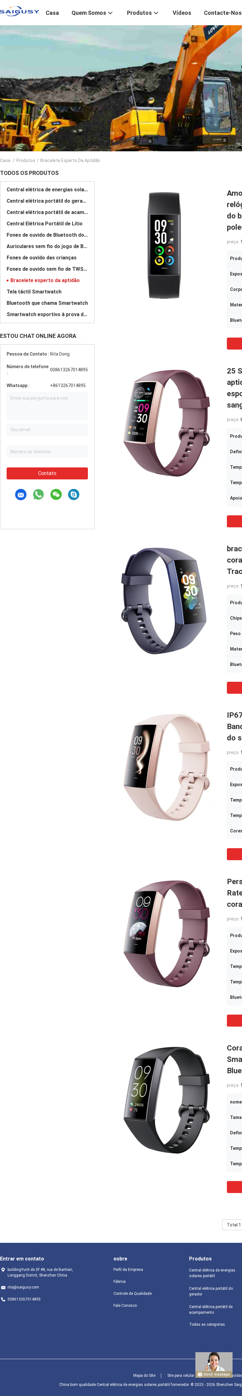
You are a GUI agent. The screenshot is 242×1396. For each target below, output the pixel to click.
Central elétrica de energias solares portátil (47, 190)
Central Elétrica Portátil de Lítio (45, 224)
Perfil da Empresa (128, 1269)
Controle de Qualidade (132, 1293)
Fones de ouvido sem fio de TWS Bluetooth (47, 269)
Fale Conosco (125, 1305)
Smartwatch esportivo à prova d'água (47, 314)
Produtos (25, 160)
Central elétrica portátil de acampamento (47, 212)
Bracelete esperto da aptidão (45, 280)
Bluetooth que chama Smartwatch (47, 303)
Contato (47, 473)
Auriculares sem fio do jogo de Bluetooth (47, 246)
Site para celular (180, 1375)
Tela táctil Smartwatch (34, 292)
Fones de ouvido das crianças (42, 258)
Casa (5, 160)
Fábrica (119, 1281)
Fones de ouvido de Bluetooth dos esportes (47, 235)
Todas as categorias (207, 1324)
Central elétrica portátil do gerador (47, 201)
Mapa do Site (144, 1375)
